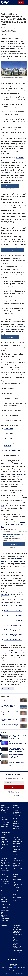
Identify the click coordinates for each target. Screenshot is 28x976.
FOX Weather (16, 823)
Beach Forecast (16, 820)
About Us (4, 891)
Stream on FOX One (16, 926)
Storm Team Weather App (16, 826)
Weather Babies (16, 843)
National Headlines (5, 812)
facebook (8, 960)
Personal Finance (23, 28)
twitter (11, 960)
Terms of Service (15, 795)
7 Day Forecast (16, 815)
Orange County (4, 821)
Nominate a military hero (5, 828)
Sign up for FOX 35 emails (5, 905)
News (3, 805)
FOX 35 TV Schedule (5, 878)
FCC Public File (4, 920)
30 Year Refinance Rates (13, 606)
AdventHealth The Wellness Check (17, 845)
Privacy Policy (15, 794)
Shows (3, 874)
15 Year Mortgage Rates (13, 635)
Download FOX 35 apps (5, 908)
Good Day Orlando (5, 879)
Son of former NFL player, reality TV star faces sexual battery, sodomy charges (9, 713)
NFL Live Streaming (17, 929)
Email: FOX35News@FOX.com (18, 895)
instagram (14, 960)
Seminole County (5, 824)
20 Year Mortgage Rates (13, 630)
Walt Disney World (5, 867)
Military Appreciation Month (5, 831)
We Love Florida (16, 839)
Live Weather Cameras (16, 808)
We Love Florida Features (5, 863)
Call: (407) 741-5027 (17, 893)
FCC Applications (5, 922)
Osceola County (5, 822)
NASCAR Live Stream (16, 936)
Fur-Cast (15, 851)
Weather (15, 805)
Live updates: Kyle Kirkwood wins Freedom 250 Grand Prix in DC (8, 706)
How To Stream (5, 876)
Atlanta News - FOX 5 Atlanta (17, 884)
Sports (15, 858)
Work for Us (4, 901)
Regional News (16, 875)
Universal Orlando (5, 870)
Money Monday (16, 855)
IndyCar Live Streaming (16, 939)
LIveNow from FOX (5, 885)
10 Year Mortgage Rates (13, 639)
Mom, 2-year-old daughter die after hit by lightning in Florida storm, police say (17, 743)
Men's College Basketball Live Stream (16, 943)
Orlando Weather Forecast (17, 813)
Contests (4, 926)
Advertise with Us (5, 910)
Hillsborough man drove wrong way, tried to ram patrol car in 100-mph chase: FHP (9, 719)
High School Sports (17, 868)
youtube (17, 960)
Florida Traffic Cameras (4, 848)
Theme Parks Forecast (16, 817)
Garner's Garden (16, 849)
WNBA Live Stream (17, 950)
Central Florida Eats (5, 886)
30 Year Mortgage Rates (13, 625)
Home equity (8, 438)
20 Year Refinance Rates (13, 610)
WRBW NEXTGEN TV (5, 913)
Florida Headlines (5, 807)
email (19, 960)
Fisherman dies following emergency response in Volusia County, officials (17, 756)
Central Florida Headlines (4, 810)
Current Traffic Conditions (4, 842)
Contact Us (3, 897)
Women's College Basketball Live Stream (17, 948)
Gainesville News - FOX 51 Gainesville (17, 878)
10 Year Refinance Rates (13, 620)
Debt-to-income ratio (12, 450)
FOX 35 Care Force (17, 841)
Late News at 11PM (5, 883)
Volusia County (4, 826)
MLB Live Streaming (17, 934)
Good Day (16, 837)
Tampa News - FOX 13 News (17, 881)
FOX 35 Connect (16, 900)
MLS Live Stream (17, 952)
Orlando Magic (16, 863)
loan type (7, 445)
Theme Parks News (5, 865)
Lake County (4, 817)
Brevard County (4, 814)
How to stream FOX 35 (5, 893)
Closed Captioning (5, 918)
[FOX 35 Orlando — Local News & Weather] (5, 2)
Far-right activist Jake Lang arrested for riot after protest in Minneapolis (9, 725)
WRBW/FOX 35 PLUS (4, 916)
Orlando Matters (5, 881)
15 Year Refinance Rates (13, 615)
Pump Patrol (4, 839)
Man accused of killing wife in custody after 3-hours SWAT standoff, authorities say (17, 749)
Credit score (8, 428)
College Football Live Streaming (16, 931)
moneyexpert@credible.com (11, 653)
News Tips (16, 891)
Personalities (4, 899)
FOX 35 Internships (5, 903)
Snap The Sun (16, 828)
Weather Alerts (16, 810)
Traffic (3, 837)
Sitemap (3, 834)
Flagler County (4, 815)
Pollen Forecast (16, 821)
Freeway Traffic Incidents (4, 845)
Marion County (4, 819)
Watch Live (21, 2)
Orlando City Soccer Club (17, 866)
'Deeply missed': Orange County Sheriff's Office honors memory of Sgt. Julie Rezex (17, 737)
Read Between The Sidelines (17, 861)
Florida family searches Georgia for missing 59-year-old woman (9, 699)
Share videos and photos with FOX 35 (17, 898)
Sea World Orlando (5, 869)
